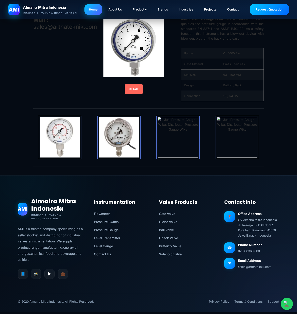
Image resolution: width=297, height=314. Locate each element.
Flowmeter (102, 214)
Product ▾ (140, 9)
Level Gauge (103, 246)
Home (93, 9)
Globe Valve (168, 222)
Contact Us (102, 254)
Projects (210, 9)
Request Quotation (269, 9)
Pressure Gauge (106, 230)
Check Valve (168, 238)
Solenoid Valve (170, 254)
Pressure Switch (106, 222)
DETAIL (134, 89)
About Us (115, 9)
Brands (163, 9)
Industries (186, 9)
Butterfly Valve (170, 246)
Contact (233, 9)
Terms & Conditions (248, 301)
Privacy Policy (219, 301)
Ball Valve (166, 230)
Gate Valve (167, 214)
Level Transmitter (107, 238)
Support (273, 301)
